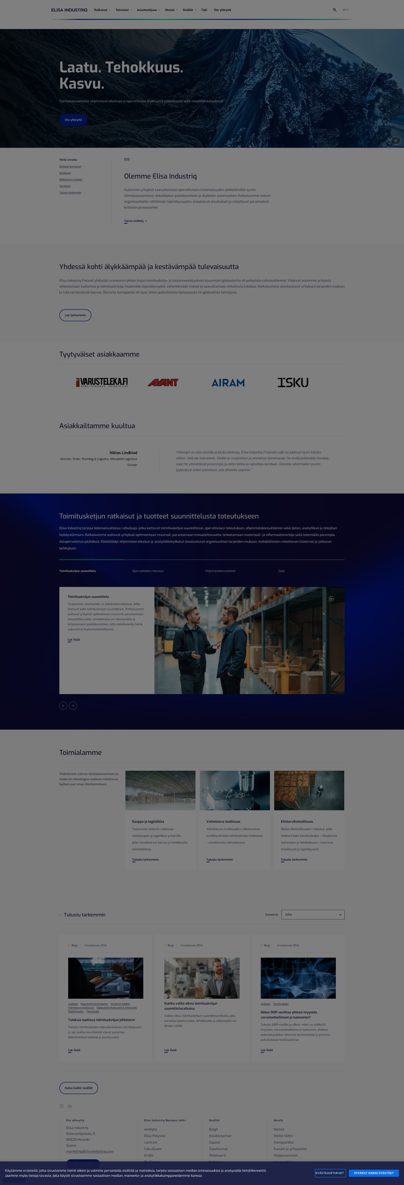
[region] (202, 1173)
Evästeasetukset (330, 1173)
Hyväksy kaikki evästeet (374, 1173)
